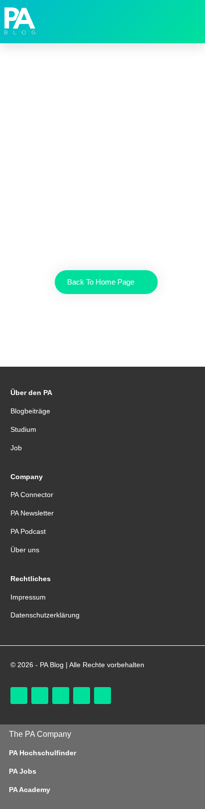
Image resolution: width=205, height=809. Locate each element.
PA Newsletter (32, 513)
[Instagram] (18, 695)
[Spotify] (102, 695)
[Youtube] (81, 695)
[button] (187, 20)
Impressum (28, 597)
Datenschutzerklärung (45, 615)
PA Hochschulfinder (42, 753)
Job (16, 448)
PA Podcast (28, 531)
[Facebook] (60, 695)
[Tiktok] (39, 695)
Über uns (24, 550)
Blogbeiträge (30, 411)
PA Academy (29, 790)
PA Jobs (22, 771)
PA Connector (31, 495)
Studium (23, 429)
